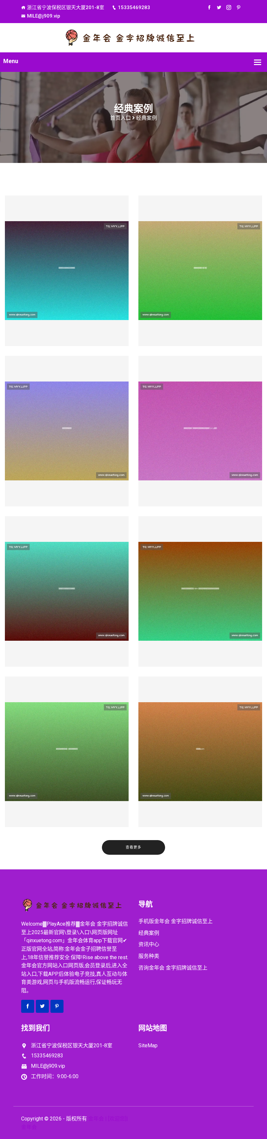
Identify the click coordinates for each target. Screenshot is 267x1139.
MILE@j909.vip (43, 16)
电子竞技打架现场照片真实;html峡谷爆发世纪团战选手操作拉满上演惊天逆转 (200, 601)
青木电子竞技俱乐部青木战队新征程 (67, 280)
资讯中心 (148, 944)
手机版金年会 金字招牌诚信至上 (175, 921)
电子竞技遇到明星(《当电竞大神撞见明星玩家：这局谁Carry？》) (200, 440)
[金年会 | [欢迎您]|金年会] (133, 37)
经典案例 (148, 933)
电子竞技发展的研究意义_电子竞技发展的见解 (66, 761)
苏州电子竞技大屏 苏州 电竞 (200, 280)
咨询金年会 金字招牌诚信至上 (172, 968)
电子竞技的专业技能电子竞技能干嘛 (67, 601)
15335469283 (134, 7)
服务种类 (148, 956)
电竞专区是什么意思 (67, 441)
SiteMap (148, 1045)
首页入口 (120, 118)
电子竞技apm (200, 761)
